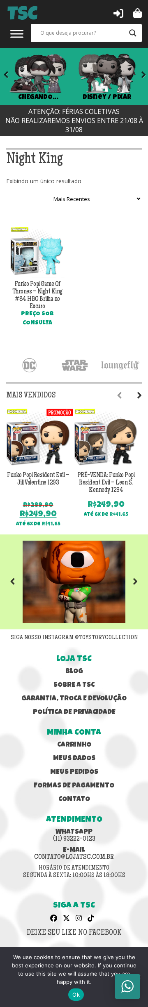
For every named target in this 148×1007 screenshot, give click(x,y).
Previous (18, 582)
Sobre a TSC (74, 685)
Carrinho (74, 745)
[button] (118, 12)
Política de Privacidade (74, 712)
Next (138, 76)
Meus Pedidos (74, 772)
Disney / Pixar (107, 97)
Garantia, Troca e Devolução (74, 698)
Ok (76, 994)
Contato (74, 799)
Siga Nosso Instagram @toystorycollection (74, 638)
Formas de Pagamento (74, 786)
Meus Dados (74, 758)
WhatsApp (74, 836)
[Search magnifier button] (133, 33)
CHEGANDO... (38, 97)
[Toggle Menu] (16, 34)
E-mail (74, 854)
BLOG (74, 671)
